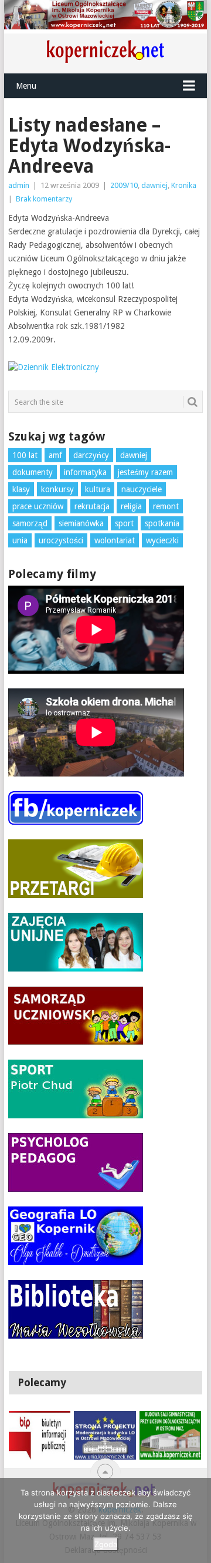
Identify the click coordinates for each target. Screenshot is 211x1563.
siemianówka (81, 523)
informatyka (85, 472)
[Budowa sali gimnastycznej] (170, 1435)
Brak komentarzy (44, 198)
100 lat (25, 455)
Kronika (183, 185)
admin (18, 185)
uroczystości (61, 540)
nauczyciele (141, 489)
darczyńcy (91, 455)
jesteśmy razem (145, 472)
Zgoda (105, 1544)
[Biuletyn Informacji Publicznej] (39, 1435)
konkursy (57, 489)
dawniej (154, 185)
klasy (21, 489)
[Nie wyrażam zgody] (196, 1521)
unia (20, 540)
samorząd (29, 523)
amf (55, 455)
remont (166, 506)
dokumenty (32, 472)
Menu (26, 85)
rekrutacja (92, 506)
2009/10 (124, 185)
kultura (97, 489)
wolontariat (114, 540)
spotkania (162, 523)
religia (131, 506)
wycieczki (162, 540)
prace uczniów (37, 506)
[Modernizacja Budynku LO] (104, 1435)
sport (124, 523)
